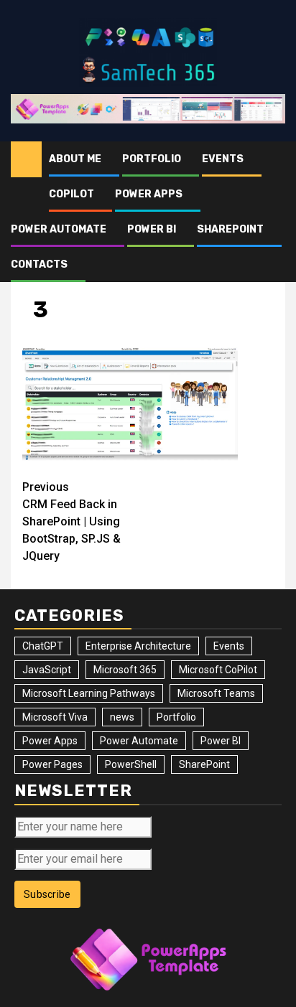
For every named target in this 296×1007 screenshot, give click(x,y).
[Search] (275, 160)
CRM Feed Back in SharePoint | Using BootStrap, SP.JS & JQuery (71, 521)
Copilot (71, 194)
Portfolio (151, 159)
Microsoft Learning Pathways (88, 693)
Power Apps (148, 194)
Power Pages (52, 764)
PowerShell (131, 764)
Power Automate (58, 229)
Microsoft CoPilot (218, 669)
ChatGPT (42, 646)
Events (223, 159)
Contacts (39, 264)
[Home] (26, 159)
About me (75, 159)
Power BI (151, 229)
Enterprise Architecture (138, 646)
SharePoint (230, 229)
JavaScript (46, 669)
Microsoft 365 (125, 669)
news (122, 717)
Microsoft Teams (216, 693)
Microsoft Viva (55, 717)
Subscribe (47, 894)
